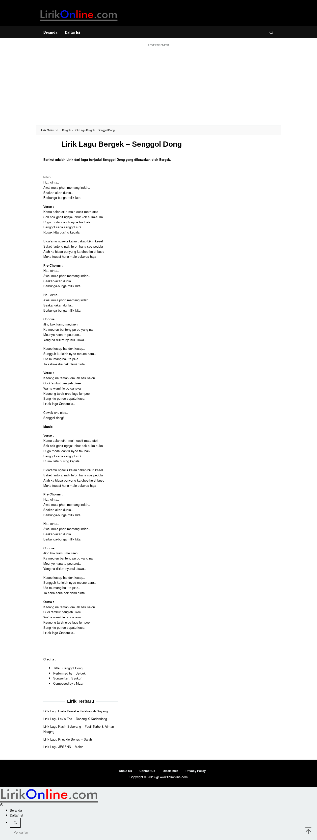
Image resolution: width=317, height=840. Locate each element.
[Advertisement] (158, 85)
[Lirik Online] (79, 14)
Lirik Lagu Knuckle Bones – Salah (67, 739)
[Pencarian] (271, 32)
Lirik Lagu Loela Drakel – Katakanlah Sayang (75, 711)
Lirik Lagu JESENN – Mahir (63, 747)
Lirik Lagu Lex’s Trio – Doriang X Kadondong (75, 719)
